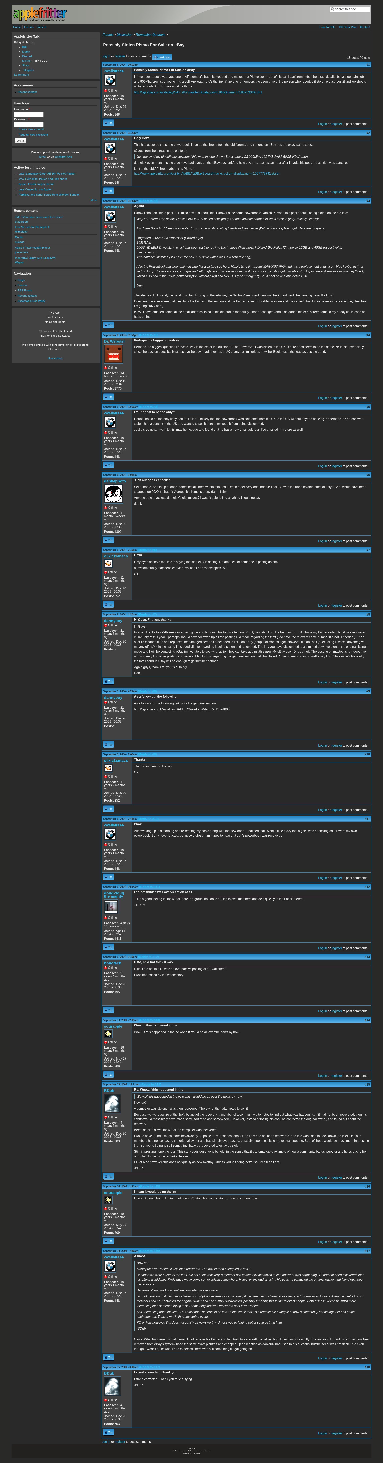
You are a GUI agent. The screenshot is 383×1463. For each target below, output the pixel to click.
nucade (19, 241)
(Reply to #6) (147, 550)
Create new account (31, 129)
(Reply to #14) (150, 1084)
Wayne (19, 262)
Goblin (19, 237)
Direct (42, 156)
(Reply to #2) (148, 201)
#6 (368, 475)
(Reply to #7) (147, 614)
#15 (367, 1084)
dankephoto (115, 481)
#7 (368, 550)
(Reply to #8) (147, 691)
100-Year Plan (348, 27)
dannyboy (113, 621)
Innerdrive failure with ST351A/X (35, 257)
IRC (24, 47)
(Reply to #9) (147, 754)
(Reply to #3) (148, 335)
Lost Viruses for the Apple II (36, 189)
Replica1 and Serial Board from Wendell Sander (49, 194)
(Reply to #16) (149, 1251)
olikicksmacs (116, 556)
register (120, 56)
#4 (368, 335)
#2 (368, 133)
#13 (367, 957)
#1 (368, 64)
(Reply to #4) (148, 407)
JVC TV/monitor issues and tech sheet (43, 178)
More (93, 200)
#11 (367, 819)
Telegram (28, 70)
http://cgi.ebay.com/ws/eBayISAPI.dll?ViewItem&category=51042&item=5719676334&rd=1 (198, 92)
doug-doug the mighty (114, 894)
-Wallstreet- (114, 71)
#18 (367, 1367)
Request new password (33, 134)
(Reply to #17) (149, 1367)
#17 (367, 1251)
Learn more (21, 74)
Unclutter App (63, 156)
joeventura (21, 252)
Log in (106, 56)
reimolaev (21, 231)
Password (21, 119)
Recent (41, 27)
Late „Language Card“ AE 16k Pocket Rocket (47, 173)
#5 (368, 407)
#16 (367, 1186)
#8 (368, 614)
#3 (368, 201)
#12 (367, 887)
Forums (29, 27)
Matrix (26, 51)
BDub (109, 1091)
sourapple (113, 1026)
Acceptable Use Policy (31, 300)
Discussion (124, 34)
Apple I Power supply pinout (36, 184)
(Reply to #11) (149, 887)
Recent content (27, 91)
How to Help (55, 358)
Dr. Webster (114, 341)
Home (17, 27)
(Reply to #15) (149, 1186)
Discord (27, 56)
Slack (25, 65)
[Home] (40, 20)
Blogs (21, 280)
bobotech (112, 963)
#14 (367, 1020)
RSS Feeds (25, 290)
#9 (368, 691)
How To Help (327, 27)
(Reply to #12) (148, 957)
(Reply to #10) (148, 819)
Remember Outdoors (150, 34)
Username (22, 109)
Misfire (26, 60)
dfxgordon (21, 221)
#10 (367, 754)
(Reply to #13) (149, 1020)
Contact (365, 27)
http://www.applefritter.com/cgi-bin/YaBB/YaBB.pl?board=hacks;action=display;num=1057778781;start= (206, 173)
